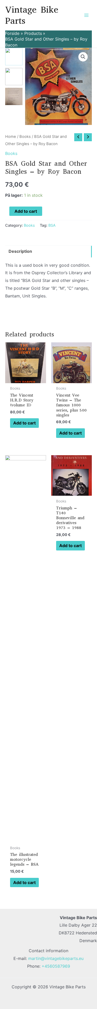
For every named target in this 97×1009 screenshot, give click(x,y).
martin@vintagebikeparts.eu (56, 958)
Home (10, 136)
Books (25, 136)
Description (20, 251)
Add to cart (25, 211)
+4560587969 (56, 966)
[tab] (48, 251)
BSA (52, 225)
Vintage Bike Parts (31, 15)
